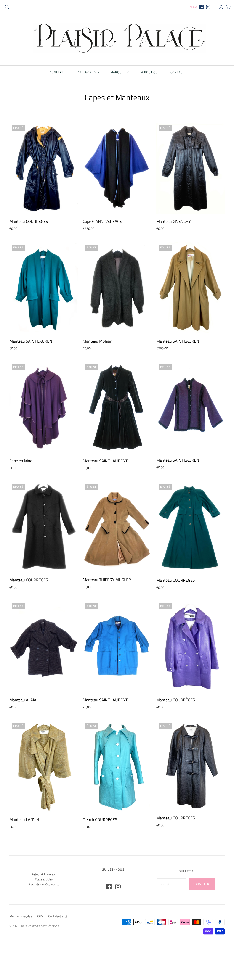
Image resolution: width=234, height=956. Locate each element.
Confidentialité (57, 916)
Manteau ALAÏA (22, 700)
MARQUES (117, 72)
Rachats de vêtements (44, 884)
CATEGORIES (87, 72)
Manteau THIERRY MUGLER (107, 580)
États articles (44, 879)
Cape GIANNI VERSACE (102, 221)
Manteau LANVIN (24, 819)
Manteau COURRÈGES (28, 221)
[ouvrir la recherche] (7, 7)
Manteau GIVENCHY (173, 221)
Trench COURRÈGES (100, 819)
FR (195, 7)
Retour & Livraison (43, 874)
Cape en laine (20, 461)
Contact (177, 72)
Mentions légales (20, 916)
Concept (57, 72)
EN (189, 7)
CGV (40, 916)
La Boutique (150, 72)
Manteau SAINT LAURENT (31, 341)
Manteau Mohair (97, 341)
